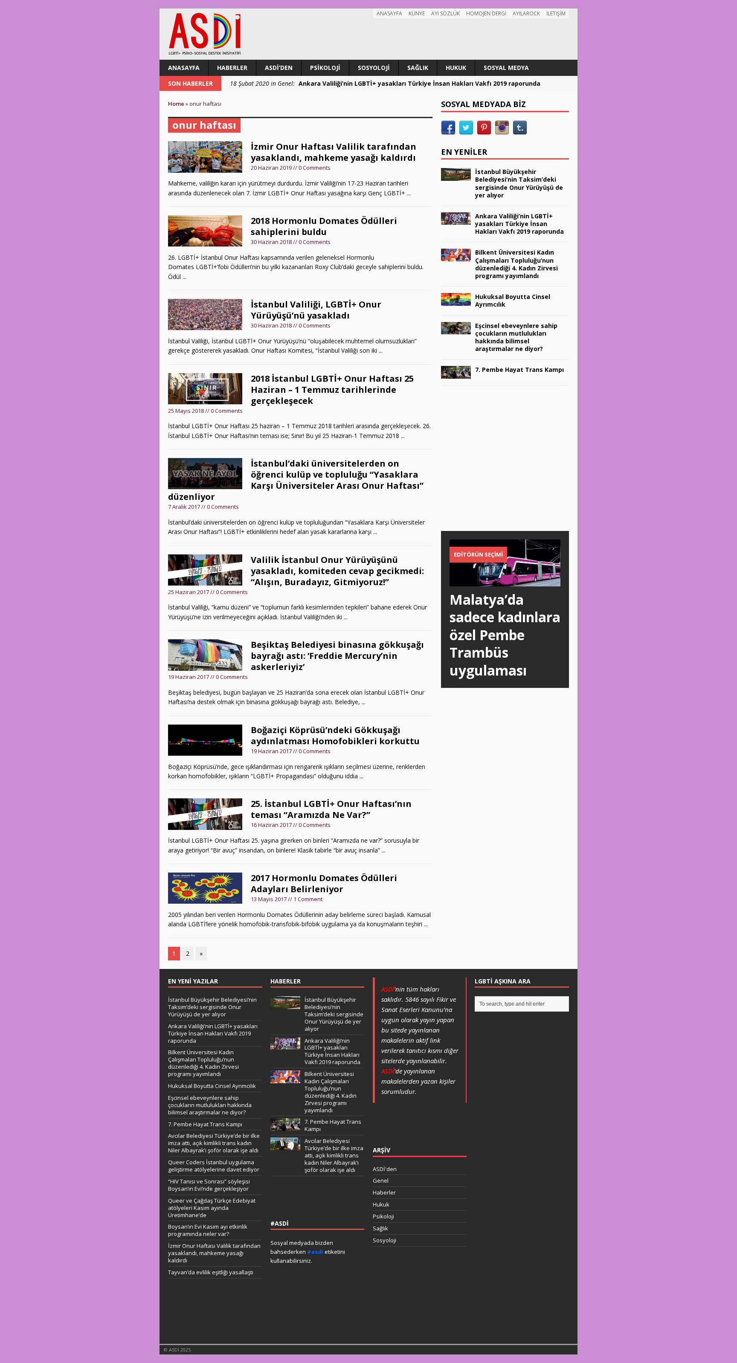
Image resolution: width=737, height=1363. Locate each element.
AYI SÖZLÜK (445, 13)
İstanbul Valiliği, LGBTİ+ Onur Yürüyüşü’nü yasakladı (316, 310)
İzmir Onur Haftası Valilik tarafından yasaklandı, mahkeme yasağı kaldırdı (333, 152)
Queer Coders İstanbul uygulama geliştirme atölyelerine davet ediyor (213, 1165)
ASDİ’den (279, 68)
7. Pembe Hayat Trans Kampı (519, 369)
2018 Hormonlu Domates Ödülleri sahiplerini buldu (324, 226)
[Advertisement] (505, 466)
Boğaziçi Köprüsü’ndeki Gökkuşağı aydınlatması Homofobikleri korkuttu (335, 735)
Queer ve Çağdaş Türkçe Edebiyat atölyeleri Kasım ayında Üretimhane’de (211, 1208)
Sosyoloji (374, 68)
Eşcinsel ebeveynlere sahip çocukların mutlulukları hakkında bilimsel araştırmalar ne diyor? (516, 337)
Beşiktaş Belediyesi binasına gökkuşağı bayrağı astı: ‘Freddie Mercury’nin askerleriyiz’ (337, 656)
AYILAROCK (526, 13)
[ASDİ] (368, 34)
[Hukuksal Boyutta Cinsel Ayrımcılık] (456, 300)
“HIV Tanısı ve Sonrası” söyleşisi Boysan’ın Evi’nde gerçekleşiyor (209, 1184)
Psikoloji (325, 68)
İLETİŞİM (556, 13)
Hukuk (456, 68)
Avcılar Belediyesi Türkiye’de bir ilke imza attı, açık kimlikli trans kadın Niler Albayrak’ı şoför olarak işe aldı (214, 1143)
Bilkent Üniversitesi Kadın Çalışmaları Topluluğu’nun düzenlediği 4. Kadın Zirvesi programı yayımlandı (516, 264)
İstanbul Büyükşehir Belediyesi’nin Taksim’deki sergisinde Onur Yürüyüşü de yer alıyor (519, 183)
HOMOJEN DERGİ (486, 13)
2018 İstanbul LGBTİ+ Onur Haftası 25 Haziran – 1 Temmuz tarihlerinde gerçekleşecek (332, 389)
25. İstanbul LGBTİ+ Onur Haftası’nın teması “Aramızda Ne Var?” (331, 809)
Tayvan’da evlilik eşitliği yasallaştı (210, 1272)
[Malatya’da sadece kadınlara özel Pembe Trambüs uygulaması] (505, 581)
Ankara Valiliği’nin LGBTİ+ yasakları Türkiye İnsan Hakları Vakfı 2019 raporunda (519, 223)
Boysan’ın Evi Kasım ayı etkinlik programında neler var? (207, 1230)
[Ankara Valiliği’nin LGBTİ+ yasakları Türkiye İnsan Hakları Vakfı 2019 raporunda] (456, 220)
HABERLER (285, 981)
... (409, 193)
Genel (381, 1180)
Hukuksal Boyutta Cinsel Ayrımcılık (512, 300)
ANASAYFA (389, 13)
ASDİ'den (385, 1169)
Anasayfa (184, 68)
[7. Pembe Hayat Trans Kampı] (456, 373)
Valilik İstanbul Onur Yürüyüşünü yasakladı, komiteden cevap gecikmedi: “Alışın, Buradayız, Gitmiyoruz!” (337, 571)
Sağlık (417, 68)
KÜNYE (417, 13)
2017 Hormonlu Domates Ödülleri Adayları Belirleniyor (324, 883)
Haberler (232, 68)
